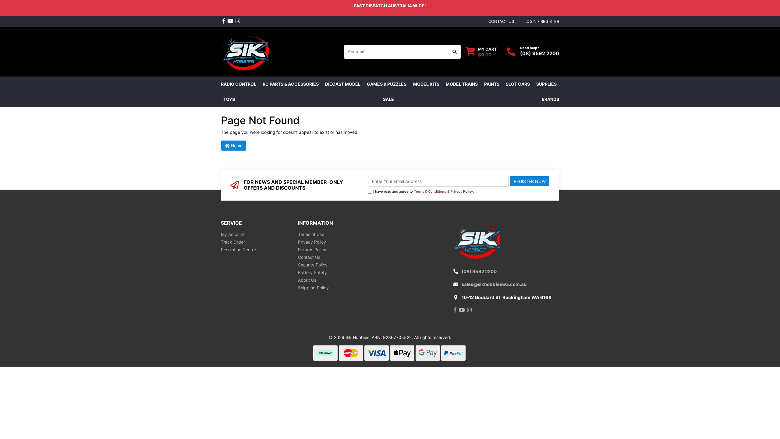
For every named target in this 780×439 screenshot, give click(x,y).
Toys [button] (229, 99)
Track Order (233, 241)
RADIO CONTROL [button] (238, 84)
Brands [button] (550, 99)
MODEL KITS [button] (426, 84)
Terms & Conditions (430, 191)
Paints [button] (491, 84)
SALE (388, 99)
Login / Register (541, 21)
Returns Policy (312, 249)
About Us (307, 280)
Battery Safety (312, 272)
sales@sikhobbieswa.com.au (494, 284)
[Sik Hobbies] (246, 51)
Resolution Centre (238, 249)
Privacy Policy (462, 191)
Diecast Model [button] (342, 84)
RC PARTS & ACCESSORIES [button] (291, 84)
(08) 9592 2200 (539, 53)
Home (236, 145)
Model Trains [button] (462, 84)
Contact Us (309, 257)
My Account (233, 234)
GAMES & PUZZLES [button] (386, 84)
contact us (501, 21)
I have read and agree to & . (423, 191)
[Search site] (455, 52)
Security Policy (313, 264)
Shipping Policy (313, 287)
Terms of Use (311, 234)
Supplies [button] (546, 84)
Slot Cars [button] (518, 84)
